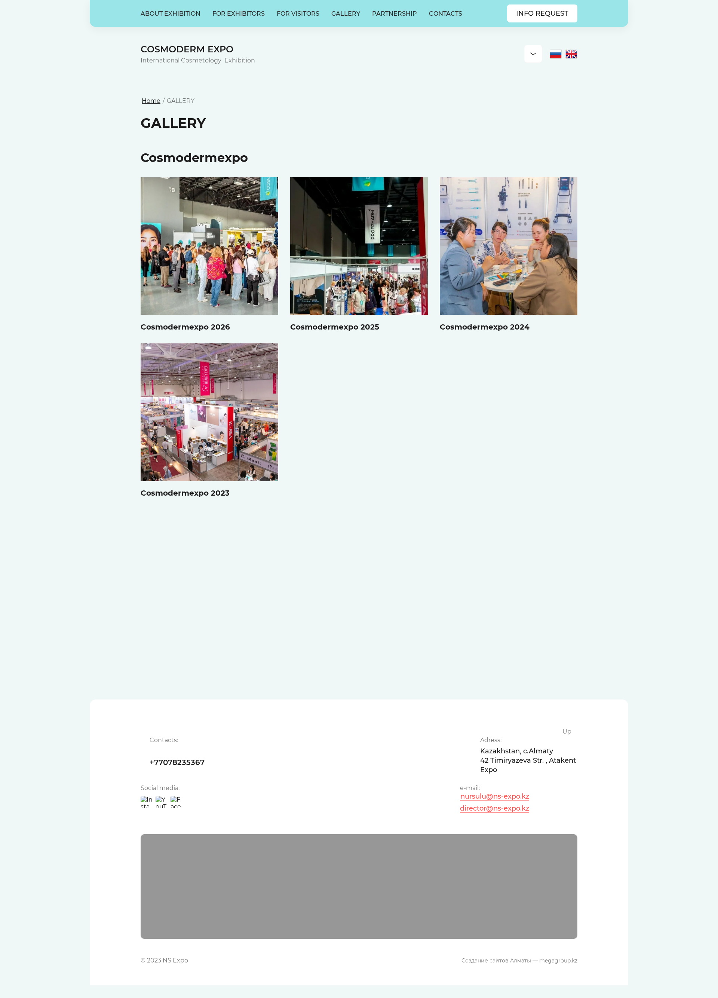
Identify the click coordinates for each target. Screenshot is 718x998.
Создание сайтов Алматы (496, 960)
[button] (542, 13)
